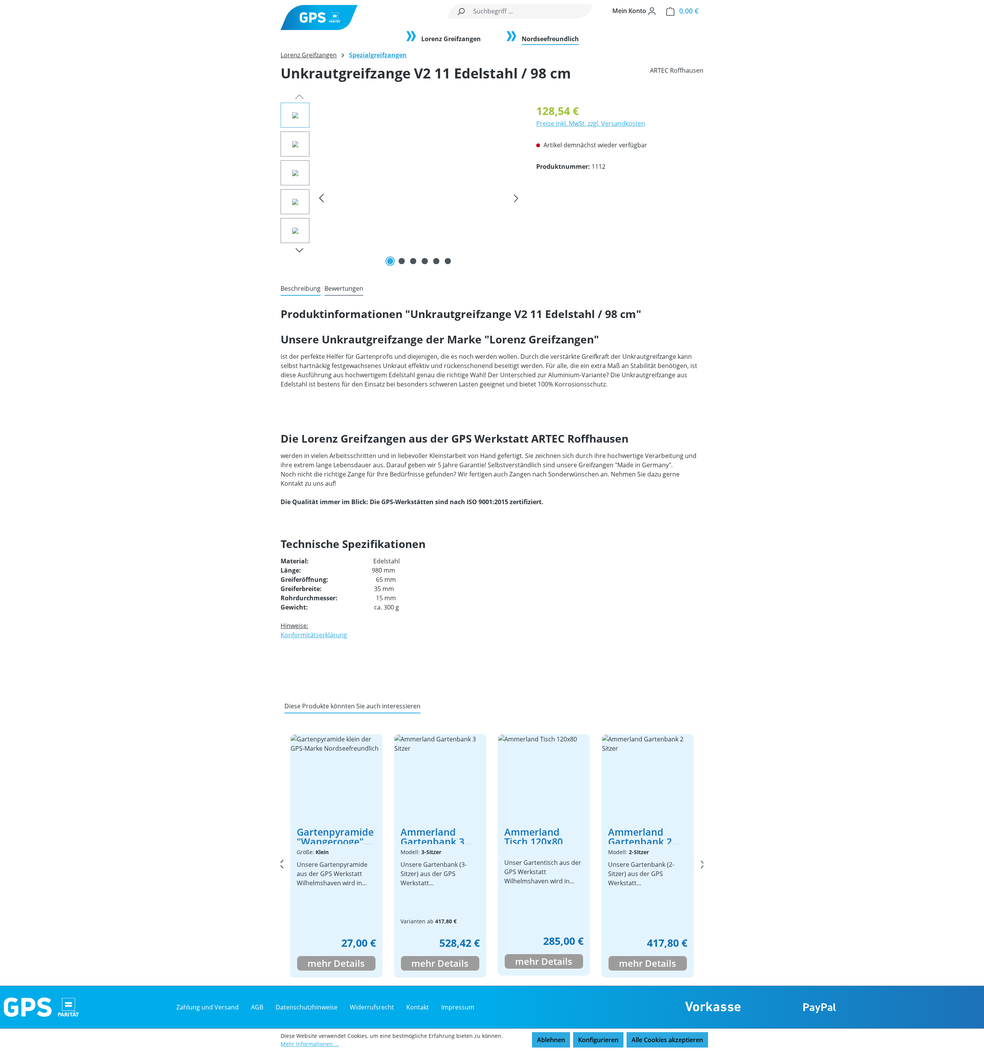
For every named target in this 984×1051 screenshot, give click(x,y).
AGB (257, 1007)
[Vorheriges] (321, 198)
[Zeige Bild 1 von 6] (390, 261)
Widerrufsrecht (372, 1007)
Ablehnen (551, 1040)
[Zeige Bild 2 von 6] (402, 261)
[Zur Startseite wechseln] (319, 17)
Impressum (457, 1007)
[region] (401, 185)
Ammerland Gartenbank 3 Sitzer (432, 835)
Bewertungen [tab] (343, 288)
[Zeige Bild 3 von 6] (413, 261)
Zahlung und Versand (207, 1007)
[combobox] (531, 11)
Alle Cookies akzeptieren (667, 1040)
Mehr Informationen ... (310, 1044)
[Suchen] (461, 11)
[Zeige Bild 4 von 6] (425, 261)
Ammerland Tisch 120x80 (533, 835)
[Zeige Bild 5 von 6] (436, 261)
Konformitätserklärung (314, 635)
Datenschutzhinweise (306, 1007)
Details (348, 963)
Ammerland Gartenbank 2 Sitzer (640, 835)
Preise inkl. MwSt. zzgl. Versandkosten (590, 123)
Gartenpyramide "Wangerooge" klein (335, 835)
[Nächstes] (516, 198)
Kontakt (417, 1007)
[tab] (301, 289)
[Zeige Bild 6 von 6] (448, 261)
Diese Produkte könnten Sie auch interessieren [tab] (352, 706)
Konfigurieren (598, 1040)
